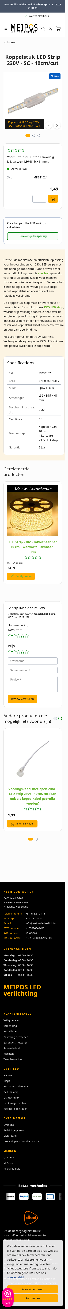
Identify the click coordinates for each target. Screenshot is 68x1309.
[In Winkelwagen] (53, 199)
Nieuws (7, 1075)
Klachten (8, 1053)
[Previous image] (48, 125)
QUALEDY (8, 1157)
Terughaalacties (12, 1059)
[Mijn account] (50, 29)
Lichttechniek (11, 1097)
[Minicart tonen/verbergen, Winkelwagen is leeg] (58, 28)
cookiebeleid (15, 1277)
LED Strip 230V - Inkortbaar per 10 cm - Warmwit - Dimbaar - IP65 (33, 547)
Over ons (8, 1124)
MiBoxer (8, 1163)
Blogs (6, 1081)
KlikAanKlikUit (11, 1168)
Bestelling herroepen (15, 1037)
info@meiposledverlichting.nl (43, 923)
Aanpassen (32, 1298)
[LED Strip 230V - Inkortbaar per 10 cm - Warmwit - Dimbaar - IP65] (32, 510)
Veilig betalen (11, 1020)
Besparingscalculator (15, 1086)
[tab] (27, 135)
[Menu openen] (5, 28)
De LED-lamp (10, 1092)
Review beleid (11, 1048)
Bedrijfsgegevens (13, 1130)
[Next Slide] (60, 718)
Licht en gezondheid (15, 1103)
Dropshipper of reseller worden (21, 1141)
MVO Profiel (10, 1136)
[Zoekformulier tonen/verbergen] (43, 29)
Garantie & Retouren (15, 1042)
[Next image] (57, 125)
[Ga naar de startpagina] (24, 28)
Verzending (10, 1025)
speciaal (43, 273)
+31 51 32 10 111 (35, 913)
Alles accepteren (33, 1289)
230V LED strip (53, 307)
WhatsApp (42, 4)
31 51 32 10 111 (35, 918)
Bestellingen (10, 1031)
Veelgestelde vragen (15, 1108)
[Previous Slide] (55, 718)
